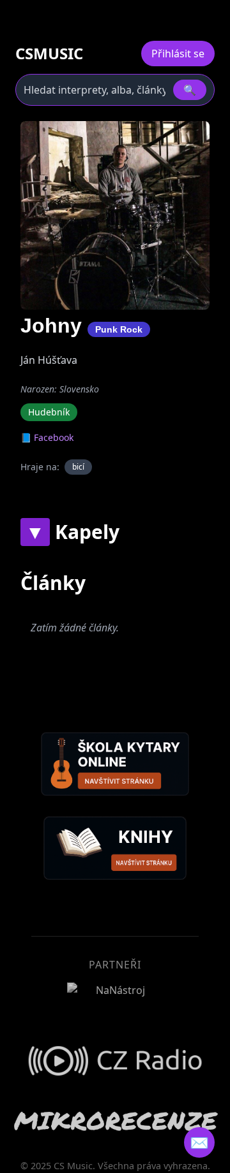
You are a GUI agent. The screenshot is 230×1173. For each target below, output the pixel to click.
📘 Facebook (46, 437)
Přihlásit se (177, 54)
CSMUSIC (49, 53)
